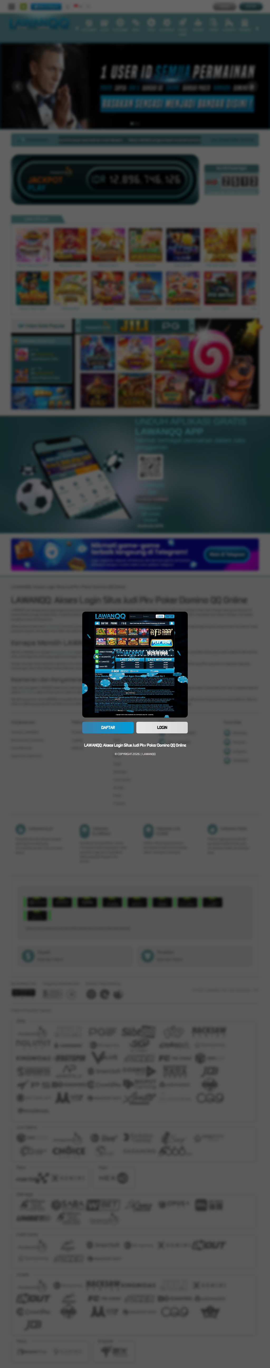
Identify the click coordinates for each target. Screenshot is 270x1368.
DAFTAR (108, 727)
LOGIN (162, 727)
